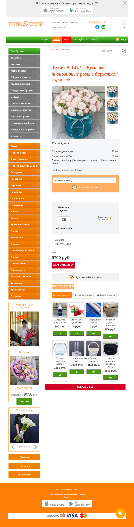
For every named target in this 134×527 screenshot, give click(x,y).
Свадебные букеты (22, 90)
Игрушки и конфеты (22, 123)
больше (64, 225)
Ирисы (15, 211)
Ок (60, 334)
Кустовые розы (20, 224)
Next (35, 447)
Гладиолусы (18, 198)
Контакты (96, 39)
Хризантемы (18, 289)
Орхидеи (16, 244)
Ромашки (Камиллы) (22, 276)
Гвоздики (16, 172)
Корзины (16, 64)
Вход (123, 39)
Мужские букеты (20, 83)
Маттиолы (17, 237)
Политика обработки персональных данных (67, 494)
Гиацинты (16, 192)
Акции (66, 39)
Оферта (67, 497)
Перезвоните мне (63, 286)
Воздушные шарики (22, 129)
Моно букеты (18, 70)
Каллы (14, 218)
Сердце (15, 97)
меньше (64, 214)
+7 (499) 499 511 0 (96, 22)
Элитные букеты (20, 116)
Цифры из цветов (21, 110)
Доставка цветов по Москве (64, 22)
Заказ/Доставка (80, 39)
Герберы (16, 185)
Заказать (24, 401)
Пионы (15, 257)
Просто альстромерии (24, 165)
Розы (14, 146)
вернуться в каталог (61, 49)
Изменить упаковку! (63, 180)
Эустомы (16, 296)
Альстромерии (19, 159)
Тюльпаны (17, 283)
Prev (13, 447)
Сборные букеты (20, 77)
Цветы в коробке (21, 103)
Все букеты (17, 51)
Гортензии (17, 205)
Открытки (16, 136)
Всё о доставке (58, 27)
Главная (45, 39)
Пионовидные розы (22, 250)
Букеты (56, 39)
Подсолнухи (18, 270)
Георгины (16, 179)
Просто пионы (19, 263)
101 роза (16, 57)
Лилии (14, 231)
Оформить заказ (63, 265)
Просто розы (18, 152)
